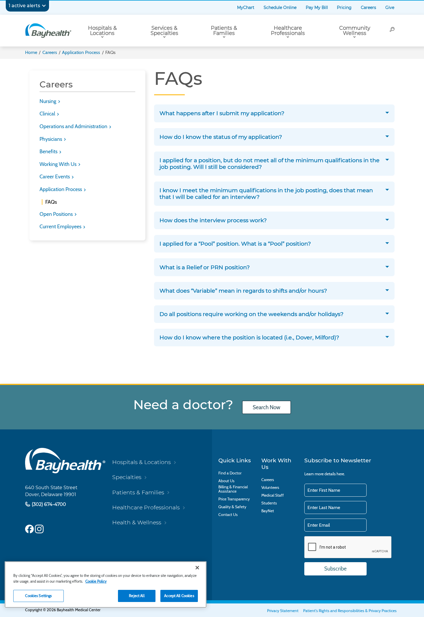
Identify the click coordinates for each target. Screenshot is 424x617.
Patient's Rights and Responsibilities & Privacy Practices (350, 610)
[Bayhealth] (48, 30)
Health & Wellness (136, 522)
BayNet (267, 511)
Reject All (136, 595)
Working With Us (59, 164)
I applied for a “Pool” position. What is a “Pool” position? (235, 243)
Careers (368, 7)
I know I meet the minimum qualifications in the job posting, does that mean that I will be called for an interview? (266, 193)
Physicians (51, 139)
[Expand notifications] (44, 6)
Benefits (49, 151)
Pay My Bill (317, 7)
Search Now (266, 407)
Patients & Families (224, 30)
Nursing (48, 101)
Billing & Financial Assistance (233, 489)
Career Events (55, 176)
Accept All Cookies (179, 595)
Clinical (48, 114)
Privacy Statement (283, 610)
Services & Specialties (164, 30)
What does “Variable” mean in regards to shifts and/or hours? (243, 290)
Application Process (81, 52)
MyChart (245, 7)
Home (31, 52)
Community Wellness (354, 30)
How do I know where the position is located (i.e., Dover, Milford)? (249, 337)
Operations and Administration (74, 126)
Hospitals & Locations (102, 30)
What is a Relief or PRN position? (205, 267)
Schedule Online (280, 7)
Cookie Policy (96, 581)
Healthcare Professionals (288, 30)
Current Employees (61, 226)
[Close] (197, 567)
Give (389, 7)
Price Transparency (234, 499)
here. (341, 473)
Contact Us (228, 515)
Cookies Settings (38, 595)
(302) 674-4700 (48, 504)
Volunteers (270, 487)
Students (269, 503)
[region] (106, 584)
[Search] (392, 30)
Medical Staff (272, 495)
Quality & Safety (232, 507)
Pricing (344, 7)
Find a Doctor (229, 473)
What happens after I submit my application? (222, 113)
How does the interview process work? (213, 220)
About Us (226, 481)
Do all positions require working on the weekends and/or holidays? (252, 314)
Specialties (126, 477)
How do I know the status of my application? (221, 137)
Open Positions (57, 214)
